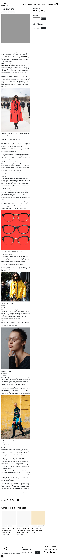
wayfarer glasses (5, 65)
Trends (4, 526)
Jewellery (41, 526)
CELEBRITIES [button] (37, 4)
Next (46, 525)
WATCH (24, 4)
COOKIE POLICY (47, 549)
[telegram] (18, 500)
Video (10, 526)
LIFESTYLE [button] (50, 4)
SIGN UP (43, 28)
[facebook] (7, 500)
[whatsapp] (15, 500)
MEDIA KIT (55, 549)
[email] (13, 500)
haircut (5, 56)
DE (59, 4)
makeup (24, 56)
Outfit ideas (11, 12)
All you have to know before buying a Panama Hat (8, 530)
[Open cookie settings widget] (2, 555)
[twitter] (10, 500)
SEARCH (43, 18)
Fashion (4, 12)
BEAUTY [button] (44, 4)
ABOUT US (47, 546)
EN (54, 4)
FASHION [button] (30, 4)
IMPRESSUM (54, 546)
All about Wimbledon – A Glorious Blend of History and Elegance (23, 530)
